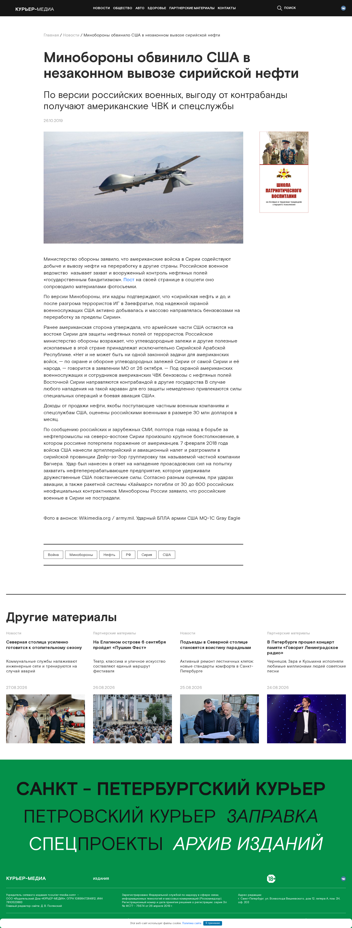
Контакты (227, 8)
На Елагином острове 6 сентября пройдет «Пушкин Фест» (129, 645)
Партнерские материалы (191, 8)
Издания (101, 879)
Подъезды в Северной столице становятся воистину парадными (215, 645)
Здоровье (156, 8)
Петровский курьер (119, 817)
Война (53, 554)
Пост (128, 280)
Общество (122, 8)
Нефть (109, 554)
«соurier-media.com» (62, 895)
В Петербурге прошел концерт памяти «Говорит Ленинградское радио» (302, 648)
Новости (101, 8)
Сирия (147, 554)
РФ (128, 554)
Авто (139, 8)
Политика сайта (191, 923)
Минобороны (81, 554)
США (167, 554)
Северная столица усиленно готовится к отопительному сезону (44, 645)
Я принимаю (213, 923)
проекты (96, 845)
